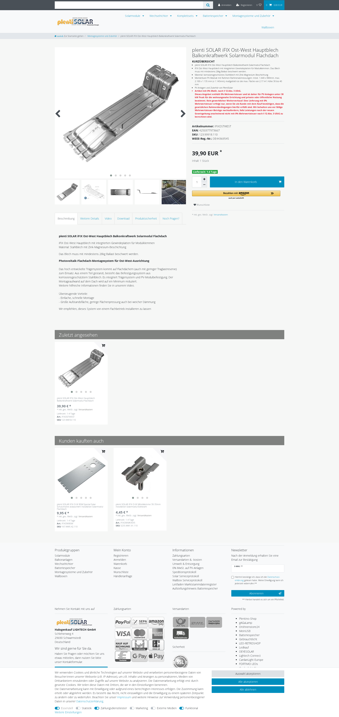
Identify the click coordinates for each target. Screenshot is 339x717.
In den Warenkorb (246, 182)
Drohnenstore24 (249, 627)
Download (123, 218)
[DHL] (197, 622)
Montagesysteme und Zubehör (251, 16)
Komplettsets (185, 16)
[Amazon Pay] (156, 622)
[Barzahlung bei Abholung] (139, 645)
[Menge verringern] (204, 184)
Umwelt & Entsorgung (185, 564)
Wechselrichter (159, 16)
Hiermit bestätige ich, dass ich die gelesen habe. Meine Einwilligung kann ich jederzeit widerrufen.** (259, 580)
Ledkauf (244, 647)
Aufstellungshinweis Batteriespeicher (195, 588)
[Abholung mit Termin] (180, 633)
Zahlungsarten (181, 555)
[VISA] (123, 633)
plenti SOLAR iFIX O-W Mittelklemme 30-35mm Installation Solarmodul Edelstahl (138, 505)
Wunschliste (203, 204)
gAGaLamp (245, 623)
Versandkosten (220, 214)
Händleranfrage (123, 576)
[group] (81, 368)
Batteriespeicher (213, 16)
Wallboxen (268, 27)
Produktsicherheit (146, 218)
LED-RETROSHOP (250, 643)
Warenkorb (120, 564)
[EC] (156, 645)
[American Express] (156, 633)
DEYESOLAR (246, 651)
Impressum (124, 697)
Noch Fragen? (171, 218)
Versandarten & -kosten (187, 559)
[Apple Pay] (156, 656)
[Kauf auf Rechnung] (123, 645)
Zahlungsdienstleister (114, 708)
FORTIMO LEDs (248, 664)
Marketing (142, 708)
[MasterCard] (139, 633)
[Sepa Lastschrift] (139, 622)
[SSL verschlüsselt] (180, 662)
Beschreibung (66, 218)
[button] (236, 195)
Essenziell (67, 708)
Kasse (117, 568)
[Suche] (208, 5)
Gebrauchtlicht (248, 639)
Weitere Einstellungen (68, 712)
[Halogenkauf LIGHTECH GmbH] (74, 621)
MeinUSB (245, 631)
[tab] (66, 218)
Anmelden (120, 559)
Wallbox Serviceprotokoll (187, 580)
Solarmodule (133, 16)
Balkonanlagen (63, 559)
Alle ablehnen (248, 689)
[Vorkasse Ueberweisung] (123, 656)
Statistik (87, 708)
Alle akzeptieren (248, 682)
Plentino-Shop (247, 618)
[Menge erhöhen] (204, 179)
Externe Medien (167, 708)
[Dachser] (214, 622)
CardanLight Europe (251, 660)
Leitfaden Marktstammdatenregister (194, 584)
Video (108, 218)
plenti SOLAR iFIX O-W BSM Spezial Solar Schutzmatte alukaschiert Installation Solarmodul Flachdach (80, 506)
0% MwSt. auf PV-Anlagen (187, 568)
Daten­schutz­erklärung (89, 701)
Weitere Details (89, 218)
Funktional (191, 708)
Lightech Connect (250, 655)
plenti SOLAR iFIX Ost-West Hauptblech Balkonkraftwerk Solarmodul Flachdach (76, 399)
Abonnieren (256, 593)
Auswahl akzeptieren (248, 673)
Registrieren (121, 555)
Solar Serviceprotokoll (185, 576)
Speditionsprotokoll (184, 572)
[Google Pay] (139, 656)
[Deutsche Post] (180, 622)
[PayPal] (123, 622)
